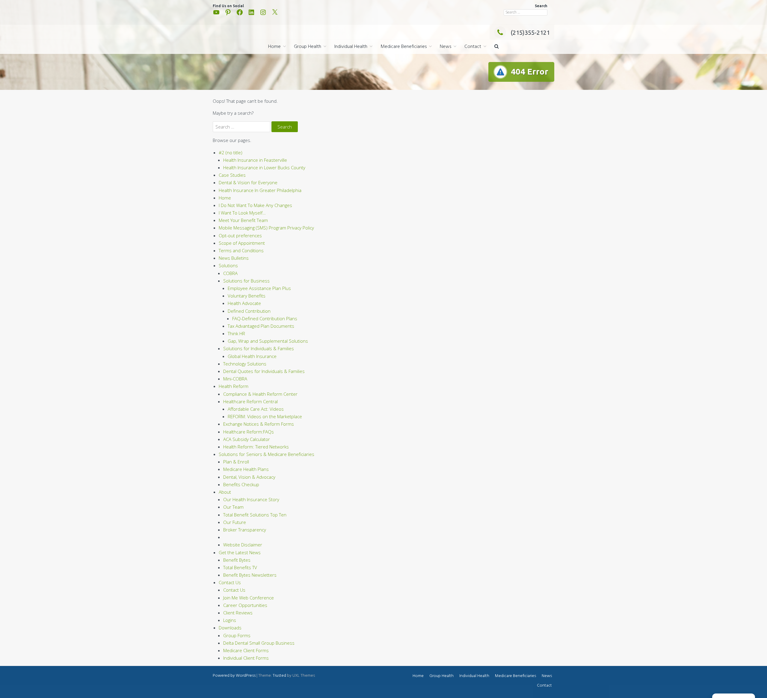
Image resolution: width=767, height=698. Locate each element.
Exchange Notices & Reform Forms (258, 424)
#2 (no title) (230, 152)
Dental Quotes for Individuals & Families (264, 371)
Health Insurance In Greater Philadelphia (260, 190)
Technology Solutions (244, 364)
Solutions (228, 265)
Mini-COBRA (235, 379)
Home (274, 47)
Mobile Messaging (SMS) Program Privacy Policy (266, 228)
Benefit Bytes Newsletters (250, 575)
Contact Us (230, 582)
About (225, 492)
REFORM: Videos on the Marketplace (265, 416)
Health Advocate (244, 303)
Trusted (279, 675)
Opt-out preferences (240, 235)
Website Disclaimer (242, 545)
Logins (229, 620)
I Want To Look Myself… (242, 213)
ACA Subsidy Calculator (246, 439)
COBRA (230, 273)
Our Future (234, 522)
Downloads (230, 628)
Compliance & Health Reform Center (260, 394)
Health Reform (233, 386)
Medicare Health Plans (246, 469)
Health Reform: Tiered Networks (256, 447)
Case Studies (232, 175)
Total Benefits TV (240, 567)
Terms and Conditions (241, 250)
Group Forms (236, 635)
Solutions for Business (246, 281)
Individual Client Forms (246, 658)
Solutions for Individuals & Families (258, 348)
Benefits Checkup (241, 484)
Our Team (233, 507)
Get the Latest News (240, 552)
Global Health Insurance (252, 356)
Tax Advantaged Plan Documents (261, 326)
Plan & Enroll (236, 462)
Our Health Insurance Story (251, 499)
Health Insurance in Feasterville (255, 160)
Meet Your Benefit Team (243, 220)
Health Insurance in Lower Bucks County (264, 167)
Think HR (236, 333)
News (445, 47)
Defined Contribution (249, 311)
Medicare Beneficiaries (404, 47)
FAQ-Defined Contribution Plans (264, 318)
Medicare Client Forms (246, 650)
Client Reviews (238, 613)
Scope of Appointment (242, 243)
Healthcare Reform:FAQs (248, 432)
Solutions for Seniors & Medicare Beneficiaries (266, 454)
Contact (472, 47)
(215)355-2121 (530, 32)
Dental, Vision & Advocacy (249, 477)
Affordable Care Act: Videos (256, 409)
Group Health (307, 47)
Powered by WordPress (234, 675)
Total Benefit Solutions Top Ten (254, 515)
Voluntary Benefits (246, 296)
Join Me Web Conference (248, 598)
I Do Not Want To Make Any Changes (255, 205)
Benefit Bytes (236, 560)
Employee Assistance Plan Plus (259, 288)
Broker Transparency (244, 530)
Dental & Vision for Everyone (248, 182)
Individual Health (350, 47)
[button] (496, 47)
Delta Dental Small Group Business (259, 643)
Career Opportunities (245, 605)
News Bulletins (234, 258)
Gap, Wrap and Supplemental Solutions (268, 341)
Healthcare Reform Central (250, 401)
